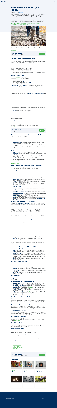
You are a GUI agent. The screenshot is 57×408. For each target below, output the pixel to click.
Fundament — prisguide (16, 346)
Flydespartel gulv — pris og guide (17, 349)
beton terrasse (31, 112)
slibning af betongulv (17, 320)
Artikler (43, 400)
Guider (49, 1)
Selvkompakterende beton (25, 23)
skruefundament (15, 196)
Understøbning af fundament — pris (18, 347)
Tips (54, 1)
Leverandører (20, 24)
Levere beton (32, 23)
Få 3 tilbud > (42, 130)
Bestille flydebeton (14, 24)
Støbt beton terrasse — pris (17, 345)
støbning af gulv (21, 100)
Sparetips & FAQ (25, 24)
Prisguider (43, 398)
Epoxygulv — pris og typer (16, 348)
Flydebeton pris (13, 23)
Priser (52, 1)
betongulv (18, 77)
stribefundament (36, 112)
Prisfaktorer (19, 23)
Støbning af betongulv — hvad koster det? (19, 341)
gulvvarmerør (30, 287)
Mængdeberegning (38, 23)
